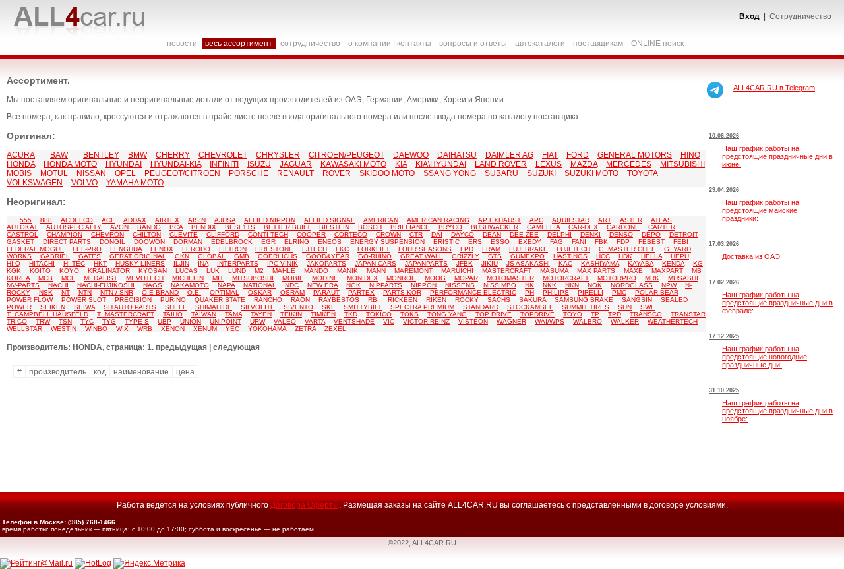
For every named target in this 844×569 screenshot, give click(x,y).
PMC (619, 292)
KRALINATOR (109, 270)
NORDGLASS (632, 285)
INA (203, 263)
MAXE (633, 270)
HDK (625, 256)
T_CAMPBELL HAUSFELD (47, 314)
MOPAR (466, 278)
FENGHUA (126, 249)
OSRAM (292, 292)
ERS (475, 241)
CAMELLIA (543, 227)
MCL (68, 278)
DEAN (492, 234)
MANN (376, 270)
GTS (495, 256)
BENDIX (203, 227)
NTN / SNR (116, 292)
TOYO (572, 314)
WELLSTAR (24, 328)
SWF (647, 307)
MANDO (316, 270)
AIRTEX (167, 220)
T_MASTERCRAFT (125, 314)
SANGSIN (637, 299)
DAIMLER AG (509, 155)
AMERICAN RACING (438, 220)
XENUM (205, 328)
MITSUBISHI (682, 164)
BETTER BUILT (287, 227)
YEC (232, 328)
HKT (100, 263)
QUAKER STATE (220, 299)
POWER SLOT (83, 299)
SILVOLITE (258, 307)
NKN (572, 285)
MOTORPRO (616, 278)
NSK (46, 292)
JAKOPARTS (326, 263)
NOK (595, 285)
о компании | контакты (389, 43)
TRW (43, 321)
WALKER (625, 321)
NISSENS (460, 285)
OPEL (125, 173)
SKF (328, 307)
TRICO (17, 321)
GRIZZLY (465, 256)
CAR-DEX (583, 227)
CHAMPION (64, 234)
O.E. (194, 292)
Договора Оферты (304, 505)
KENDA (673, 263)
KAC (565, 263)
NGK (353, 285)
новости (182, 43)
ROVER (336, 173)
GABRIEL (55, 256)
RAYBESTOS (338, 299)
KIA (401, 164)
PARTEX (361, 292)
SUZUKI (541, 173)
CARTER (661, 227)
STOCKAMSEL (530, 307)
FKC (342, 249)
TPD (614, 314)
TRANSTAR (688, 314)
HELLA (651, 256)
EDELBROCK (232, 241)
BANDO (149, 227)
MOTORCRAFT (566, 278)
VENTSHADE (354, 321)
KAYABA (640, 263)
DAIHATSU (457, 155)
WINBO (96, 328)
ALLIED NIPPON (269, 220)
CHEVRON (107, 234)
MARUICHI (457, 270)
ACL (108, 220)
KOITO (40, 270)
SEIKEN (52, 307)
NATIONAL (259, 285)
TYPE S (137, 321)
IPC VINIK (282, 263)
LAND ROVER (501, 164)
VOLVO (84, 182)
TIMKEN (323, 314)
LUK (213, 270)
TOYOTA (642, 173)
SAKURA (532, 299)
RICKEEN (402, 299)
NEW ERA (322, 285)
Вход (749, 16)
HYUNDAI (124, 164)
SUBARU (501, 173)
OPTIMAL (224, 292)
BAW (59, 155)
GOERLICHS (277, 256)
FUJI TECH (573, 249)
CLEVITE (183, 234)
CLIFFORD (222, 234)
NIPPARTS (385, 285)
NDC (292, 285)
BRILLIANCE (410, 227)
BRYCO (450, 227)
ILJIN (181, 263)
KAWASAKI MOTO (353, 164)
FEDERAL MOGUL (35, 249)
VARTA (315, 321)
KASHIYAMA (600, 263)
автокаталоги (540, 43)
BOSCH (370, 227)
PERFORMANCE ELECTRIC (473, 292)
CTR (416, 234)
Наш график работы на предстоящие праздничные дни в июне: (777, 156)
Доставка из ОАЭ (751, 256)
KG (698, 263)
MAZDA (583, 164)
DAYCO (462, 234)
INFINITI (224, 164)
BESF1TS (240, 227)
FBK (601, 241)
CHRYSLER (278, 155)
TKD (350, 314)
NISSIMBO (499, 285)
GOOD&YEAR (327, 256)
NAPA (226, 285)
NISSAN (91, 173)
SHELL (176, 307)
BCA (176, 227)
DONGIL (112, 241)
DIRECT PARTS (67, 241)
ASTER (631, 220)
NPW (669, 285)
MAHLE (283, 270)
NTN (85, 292)
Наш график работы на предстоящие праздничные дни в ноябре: (777, 411)
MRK (652, 278)
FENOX (161, 249)
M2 (259, 270)
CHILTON (147, 234)
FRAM (491, 249)
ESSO (500, 241)
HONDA (21, 164)
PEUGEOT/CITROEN (182, 173)
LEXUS (548, 164)
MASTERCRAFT (506, 270)
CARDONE (623, 227)
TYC (87, 321)
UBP (164, 321)
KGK (14, 270)
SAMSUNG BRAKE (584, 299)
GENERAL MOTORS (634, 155)
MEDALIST (100, 278)
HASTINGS (570, 256)
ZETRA (305, 328)
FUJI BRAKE (528, 249)
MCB (45, 278)
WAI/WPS (549, 321)
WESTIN (63, 328)
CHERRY (173, 155)
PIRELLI (590, 292)
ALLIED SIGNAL (329, 220)
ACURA (21, 155)
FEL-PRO (87, 249)
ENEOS (330, 241)
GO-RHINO (375, 256)
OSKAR (260, 292)
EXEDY (529, 241)
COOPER (311, 234)
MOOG (435, 278)
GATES (89, 256)
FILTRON (233, 249)
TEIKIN (291, 314)
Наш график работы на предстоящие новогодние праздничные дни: (764, 357)
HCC (603, 256)
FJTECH (314, 249)
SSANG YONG (449, 173)
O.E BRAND (160, 292)
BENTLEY (101, 155)
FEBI (680, 241)
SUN (625, 307)
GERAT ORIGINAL (137, 256)
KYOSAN (152, 270)
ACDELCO (77, 220)
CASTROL (22, 234)
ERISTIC (446, 241)
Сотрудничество (800, 16)
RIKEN (436, 299)
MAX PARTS (596, 270)
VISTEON (473, 321)
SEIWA (84, 307)
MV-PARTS (23, 285)
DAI (436, 234)
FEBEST (651, 241)
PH (529, 292)
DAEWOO (411, 155)
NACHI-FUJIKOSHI (106, 285)
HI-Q (13, 263)
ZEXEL (335, 328)
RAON (300, 299)
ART (604, 220)
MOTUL (54, 173)
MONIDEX (362, 278)
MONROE (401, 278)
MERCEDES (628, 164)
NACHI (58, 285)
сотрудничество (310, 43)
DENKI (590, 234)
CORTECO (350, 234)
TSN (65, 321)
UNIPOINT (225, 321)
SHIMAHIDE (213, 307)
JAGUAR (296, 164)
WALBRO (587, 321)
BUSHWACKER (494, 227)
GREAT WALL (421, 256)
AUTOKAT (22, 227)
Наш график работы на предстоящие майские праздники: (760, 210)
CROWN (388, 234)
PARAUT (326, 292)
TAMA (233, 314)
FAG (556, 241)
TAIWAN (203, 314)
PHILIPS (556, 292)
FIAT (550, 155)
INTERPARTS (237, 263)
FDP (623, 241)
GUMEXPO (527, 256)
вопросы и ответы (473, 43)
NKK (550, 285)
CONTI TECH (268, 234)
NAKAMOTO (190, 285)
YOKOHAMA (267, 328)
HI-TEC (74, 263)
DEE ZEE (524, 234)
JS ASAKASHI (528, 263)
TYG (109, 321)
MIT (218, 278)
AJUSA (224, 220)
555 (26, 220)
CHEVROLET (222, 155)
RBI (373, 299)
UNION (190, 321)
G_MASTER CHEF (627, 249)
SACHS (498, 299)
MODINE (325, 278)
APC (536, 220)
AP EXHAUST (499, 220)
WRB (144, 328)
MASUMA (554, 270)
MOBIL (292, 278)
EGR (268, 241)
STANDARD (480, 307)
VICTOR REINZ (426, 321)
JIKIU (489, 263)
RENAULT (295, 173)
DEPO (651, 234)
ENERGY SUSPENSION (387, 241)
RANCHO (268, 299)
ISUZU (259, 164)
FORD (577, 155)
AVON (119, 227)
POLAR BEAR (656, 292)
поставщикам (598, 43)
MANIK (347, 270)
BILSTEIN (334, 227)
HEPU (680, 256)
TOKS (409, 314)
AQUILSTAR (570, 220)
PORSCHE (248, 173)
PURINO (173, 299)
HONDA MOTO (70, 164)
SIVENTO (298, 307)
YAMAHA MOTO (135, 182)
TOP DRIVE (493, 314)
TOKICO (379, 314)
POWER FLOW (30, 299)
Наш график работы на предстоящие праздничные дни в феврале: (777, 302)
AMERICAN (380, 220)
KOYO (69, 270)
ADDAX (134, 220)
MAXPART (667, 270)
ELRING (296, 241)
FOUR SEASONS (425, 249)
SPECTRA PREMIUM (422, 307)
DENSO (621, 234)
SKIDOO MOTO (387, 173)
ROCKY (467, 299)
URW (257, 321)
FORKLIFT (373, 249)
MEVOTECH (145, 278)
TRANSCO (646, 314)
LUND (237, 270)
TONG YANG (447, 314)
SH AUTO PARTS (130, 307)
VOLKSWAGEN (35, 182)
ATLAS (661, 220)
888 (46, 220)
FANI (579, 241)
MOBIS (19, 173)
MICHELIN (188, 278)
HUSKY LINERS (140, 263)
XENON (173, 328)
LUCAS (186, 270)
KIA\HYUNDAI (440, 164)
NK (529, 285)
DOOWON (149, 241)
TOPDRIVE (537, 314)
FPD (466, 249)
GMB (241, 256)
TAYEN (261, 314)
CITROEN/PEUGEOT (346, 155)
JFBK (464, 263)
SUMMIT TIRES (585, 307)
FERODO (196, 249)
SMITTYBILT (363, 307)
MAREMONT (413, 270)
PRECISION (133, 299)
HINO (690, 155)
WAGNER (511, 321)
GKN (182, 256)
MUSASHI (683, 278)
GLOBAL (212, 256)
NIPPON (424, 285)
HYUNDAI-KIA (175, 164)
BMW (137, 155)
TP (595, 314)
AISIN (197, 220)
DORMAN (187, 241)
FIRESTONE (274, 249)
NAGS (152, 285)
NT (65, 292)
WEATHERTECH (673, 321)
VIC (388, 321)
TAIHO (173, 314)
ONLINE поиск (657, 43)
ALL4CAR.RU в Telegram (774, 88)
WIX (122, 328)
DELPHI (559, 234)
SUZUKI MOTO (591, 173)
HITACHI (42, 263)
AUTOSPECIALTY (74, 227)
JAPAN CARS (375, 263)
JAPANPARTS (426, 263)
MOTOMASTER (510, 278)
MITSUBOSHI (253, 278)
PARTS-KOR (402, 292)
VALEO (285, 321)
